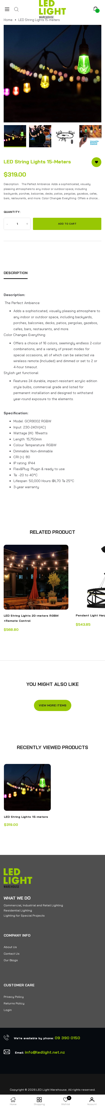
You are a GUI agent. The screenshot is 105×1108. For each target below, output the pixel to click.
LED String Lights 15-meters (26, 817)
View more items (52, 705)
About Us (10, 947)
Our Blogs (11, 960)
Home (8, 20)
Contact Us (12, 953)
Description (16, 273)
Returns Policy (14, 1003)
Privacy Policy (14, 997)
